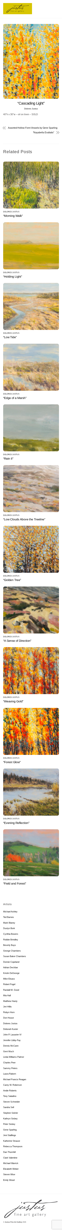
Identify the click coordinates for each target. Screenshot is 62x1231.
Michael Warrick (10, 1163)
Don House (8, 1018)
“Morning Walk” (13, 215)
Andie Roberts (10, 1090)
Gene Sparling (10, 1129)
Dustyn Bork (9, 928)
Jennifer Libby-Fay (12, 1040)
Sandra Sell (8, 1107)
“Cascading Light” (31, 103)
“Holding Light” (12, 276)
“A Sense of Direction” (17, 640)
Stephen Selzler (10, 1113)
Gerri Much (8, 1051)
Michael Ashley (10, 911)
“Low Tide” (10, 337)
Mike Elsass (9, 978)
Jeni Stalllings (9, 1135)
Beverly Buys (9, 945)
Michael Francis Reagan (14, 1079)
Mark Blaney (9, 923)
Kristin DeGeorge (11, 973)
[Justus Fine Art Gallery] (17, 13)
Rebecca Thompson (12, 1146)
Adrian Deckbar (10, 967)
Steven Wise (9, 1174)
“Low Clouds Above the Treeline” (24, 519)
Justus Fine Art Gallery (13, 1222)
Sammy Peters (10, 1068)
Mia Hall (7, 995)
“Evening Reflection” (16, 822)
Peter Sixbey (9, 1124)
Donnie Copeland (11, 962)
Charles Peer (9, 1062)
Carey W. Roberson (12, 1085)
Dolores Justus (31, 108)
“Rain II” (8, 458)
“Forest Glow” (12, 762)
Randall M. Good (11, 990)
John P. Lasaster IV (12, 1034)
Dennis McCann (10, 1045)
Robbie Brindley (10, 939)
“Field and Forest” (14, 883)
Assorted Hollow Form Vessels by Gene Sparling (32, 128)
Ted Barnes (8, 917)
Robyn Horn (9, 1012)
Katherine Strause (11, 1141)
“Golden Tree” (12, 580)
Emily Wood (9, 1180)
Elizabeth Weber (11, 1169)
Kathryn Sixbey (10, 1118)
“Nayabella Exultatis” (43, 132)
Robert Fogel (9, 984)
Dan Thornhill (9, 1152)
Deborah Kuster (10, 1029)
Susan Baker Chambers (14, 956)
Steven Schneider (11, 1101)
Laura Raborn (9, 1073)
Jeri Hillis (7, 1006)
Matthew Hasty (10, 1001)
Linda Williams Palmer (13, 1057)
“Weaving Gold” (13, 701)
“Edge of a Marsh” (14, 398)
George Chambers (12, 951)
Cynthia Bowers (10, 934)
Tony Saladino (9, 1096)
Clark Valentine (10, 1157)
